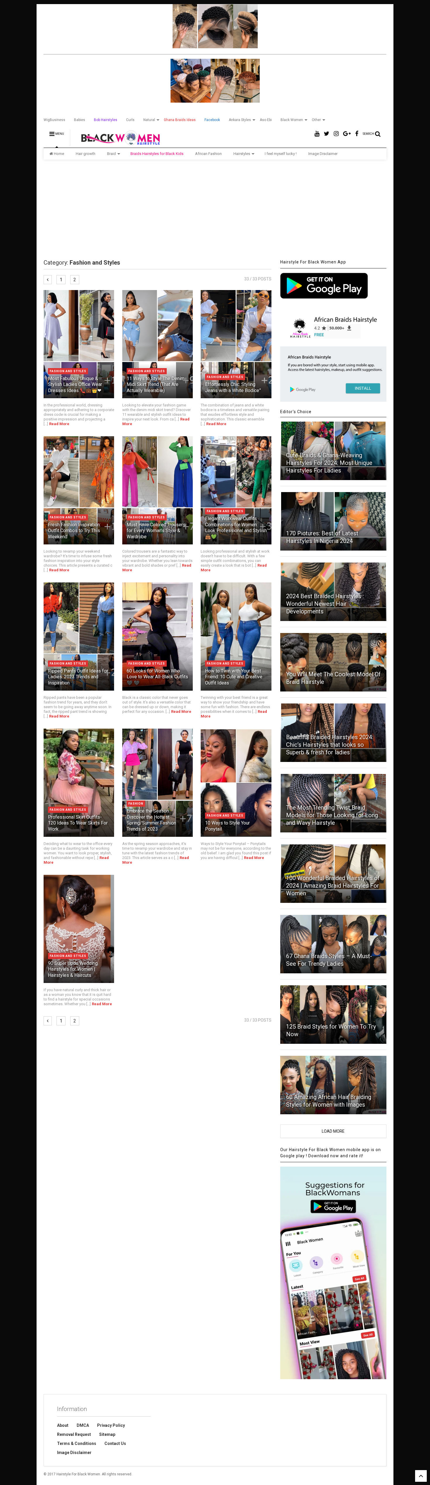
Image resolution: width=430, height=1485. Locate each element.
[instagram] (336, 134)
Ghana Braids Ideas (180, 120)
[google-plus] (347, 134)
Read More (59, 424)
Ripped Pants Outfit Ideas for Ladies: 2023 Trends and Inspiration (78, 677)
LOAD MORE (333, 1131)
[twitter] (326, 134)
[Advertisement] (215, 209)
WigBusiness (54, 120)
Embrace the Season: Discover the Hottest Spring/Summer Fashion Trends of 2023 (151, 820)
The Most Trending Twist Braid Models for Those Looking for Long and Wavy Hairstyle (332, 815)
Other (316, 120)
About (62, 1425)
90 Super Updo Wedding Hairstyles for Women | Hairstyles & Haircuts (73, 969)
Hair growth (85, 153)
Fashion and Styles (68, 371)
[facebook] (356, 134)
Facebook (212, 120)
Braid (111, 153)
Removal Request (74, 1434)
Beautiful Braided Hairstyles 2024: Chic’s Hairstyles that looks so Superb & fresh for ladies (329, 745)
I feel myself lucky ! (281, 153)
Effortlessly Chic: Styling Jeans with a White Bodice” (233, 387)
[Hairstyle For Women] (117, 143)
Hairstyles (241, 153)
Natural (149, 120)
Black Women (292, 120)
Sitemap (107, 1434)
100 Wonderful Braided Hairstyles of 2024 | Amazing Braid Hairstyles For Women (333, 886)
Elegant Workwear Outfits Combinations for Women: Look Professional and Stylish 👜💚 (236, 527)
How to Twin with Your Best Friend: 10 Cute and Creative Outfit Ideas (233, 677)
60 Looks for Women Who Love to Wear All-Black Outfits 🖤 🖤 (157, 677)
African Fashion (208, 153)
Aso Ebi (266, 120)
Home (59, 153)
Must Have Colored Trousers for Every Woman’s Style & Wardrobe (156, 531)
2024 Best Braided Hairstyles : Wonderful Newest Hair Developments (325, 604)
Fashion (135, 803)
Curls (130, 120)
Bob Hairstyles (105, 120)
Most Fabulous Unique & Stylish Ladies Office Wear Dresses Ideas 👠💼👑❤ (75, 385)
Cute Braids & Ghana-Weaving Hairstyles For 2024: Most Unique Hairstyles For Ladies (329, 463)
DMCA (83, 1425)
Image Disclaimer (323, 153)
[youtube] (316, 134)
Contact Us (115, 1443)
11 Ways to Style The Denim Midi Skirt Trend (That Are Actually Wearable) (156, 385)
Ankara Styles (240, 120)
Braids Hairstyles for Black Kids (156, 153)
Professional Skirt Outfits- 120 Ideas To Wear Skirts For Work (78, 823)
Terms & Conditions (76, 1443)
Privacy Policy (111, 1425)
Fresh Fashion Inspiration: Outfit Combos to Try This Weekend (74, 531)
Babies (79, 120)
